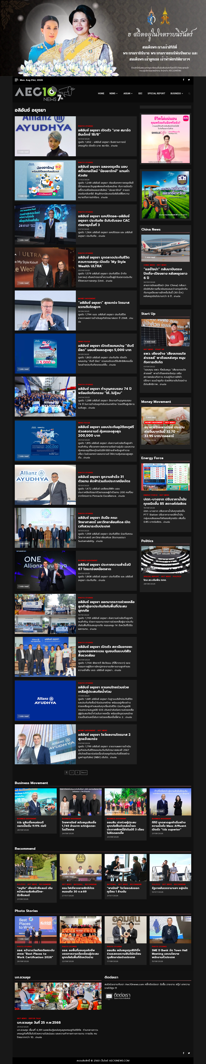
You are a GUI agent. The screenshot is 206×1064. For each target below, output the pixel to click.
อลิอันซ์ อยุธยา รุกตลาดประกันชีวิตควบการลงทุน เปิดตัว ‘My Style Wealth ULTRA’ (45, 267)
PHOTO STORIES (85, 126)
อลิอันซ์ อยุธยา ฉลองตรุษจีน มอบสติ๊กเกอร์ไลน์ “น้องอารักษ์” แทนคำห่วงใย (45, 180)
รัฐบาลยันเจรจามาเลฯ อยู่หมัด (171, 867)
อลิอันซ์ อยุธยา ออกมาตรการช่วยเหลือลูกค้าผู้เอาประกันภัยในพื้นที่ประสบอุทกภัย (45, 614)
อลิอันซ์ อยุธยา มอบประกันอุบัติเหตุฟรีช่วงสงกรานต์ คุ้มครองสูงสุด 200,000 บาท (45, 441)
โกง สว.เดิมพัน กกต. (165, 559)
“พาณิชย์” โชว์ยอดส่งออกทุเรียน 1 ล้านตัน (126, 867)
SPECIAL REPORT (156, 93)
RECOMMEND (45, 884)
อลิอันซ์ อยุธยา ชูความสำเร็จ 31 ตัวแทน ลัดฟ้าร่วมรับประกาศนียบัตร (45, 485)
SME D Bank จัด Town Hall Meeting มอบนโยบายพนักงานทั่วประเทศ (171, 929)
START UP (159, 349)
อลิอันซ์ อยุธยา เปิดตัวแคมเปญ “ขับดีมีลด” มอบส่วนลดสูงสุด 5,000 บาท (45, 354)
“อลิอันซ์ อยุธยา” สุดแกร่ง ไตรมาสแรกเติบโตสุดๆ (45, 310)
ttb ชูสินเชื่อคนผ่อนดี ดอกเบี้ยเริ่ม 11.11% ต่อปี (36, 801)
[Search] (189, 93)
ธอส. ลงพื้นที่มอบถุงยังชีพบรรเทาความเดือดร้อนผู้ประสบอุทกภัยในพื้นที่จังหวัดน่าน (81, 929)
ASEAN (127, 93)
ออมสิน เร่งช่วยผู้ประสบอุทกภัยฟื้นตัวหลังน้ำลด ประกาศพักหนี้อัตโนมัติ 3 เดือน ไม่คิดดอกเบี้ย (126, 801)
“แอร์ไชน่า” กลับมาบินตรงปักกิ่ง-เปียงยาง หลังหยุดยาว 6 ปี (165, 248)
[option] (165, 427)
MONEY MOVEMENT (86, 298)
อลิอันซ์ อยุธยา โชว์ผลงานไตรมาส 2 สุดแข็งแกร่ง (45, 744)
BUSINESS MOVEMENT (87, 560)
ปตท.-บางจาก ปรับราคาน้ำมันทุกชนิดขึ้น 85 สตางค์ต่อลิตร (165, 477)
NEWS (112, 93)
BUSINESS (176, 93)
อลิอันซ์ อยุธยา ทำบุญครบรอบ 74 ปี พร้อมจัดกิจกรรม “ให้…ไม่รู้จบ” (45, 397)
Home (101, 93)
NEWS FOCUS (84, 341)
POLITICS (177, 576)
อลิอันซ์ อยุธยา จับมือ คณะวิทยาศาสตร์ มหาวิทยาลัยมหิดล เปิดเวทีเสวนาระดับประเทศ (45, 528)
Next (83, 772)
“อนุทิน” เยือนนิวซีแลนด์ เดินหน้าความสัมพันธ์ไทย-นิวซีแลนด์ (36, 867)
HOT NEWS (102, 730)
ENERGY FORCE (151, 495)
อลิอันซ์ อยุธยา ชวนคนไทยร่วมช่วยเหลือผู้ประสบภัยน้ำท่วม (45, 701)
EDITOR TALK (35, 1018)
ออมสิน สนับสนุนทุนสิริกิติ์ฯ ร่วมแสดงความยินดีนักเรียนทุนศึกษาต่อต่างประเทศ (126, 929)
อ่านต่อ (114, 145)
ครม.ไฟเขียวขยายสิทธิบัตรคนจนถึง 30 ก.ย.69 (81, 867)
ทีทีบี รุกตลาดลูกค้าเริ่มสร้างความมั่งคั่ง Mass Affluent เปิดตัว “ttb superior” (171, 801)
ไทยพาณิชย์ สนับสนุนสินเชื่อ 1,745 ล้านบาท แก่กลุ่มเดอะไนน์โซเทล (81, 801)
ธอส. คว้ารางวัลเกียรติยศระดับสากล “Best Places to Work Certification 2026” (36, 929)
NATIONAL (78, 884)
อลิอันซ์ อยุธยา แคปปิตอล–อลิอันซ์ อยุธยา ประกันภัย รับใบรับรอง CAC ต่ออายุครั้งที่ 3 (45, 224)
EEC (140, 93)
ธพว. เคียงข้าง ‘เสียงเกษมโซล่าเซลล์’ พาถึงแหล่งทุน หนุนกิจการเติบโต (165, 332)
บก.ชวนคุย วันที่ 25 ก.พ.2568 (58, 996)
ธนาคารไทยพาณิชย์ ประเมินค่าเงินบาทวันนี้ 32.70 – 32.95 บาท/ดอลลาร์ (164, 431)
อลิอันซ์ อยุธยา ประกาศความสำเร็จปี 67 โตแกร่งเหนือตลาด (45, 571)
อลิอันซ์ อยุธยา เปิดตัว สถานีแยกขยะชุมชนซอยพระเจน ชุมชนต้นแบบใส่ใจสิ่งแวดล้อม (45, 657)
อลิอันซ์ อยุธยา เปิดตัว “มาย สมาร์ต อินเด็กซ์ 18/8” (45, 136)
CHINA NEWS (149, 265)
